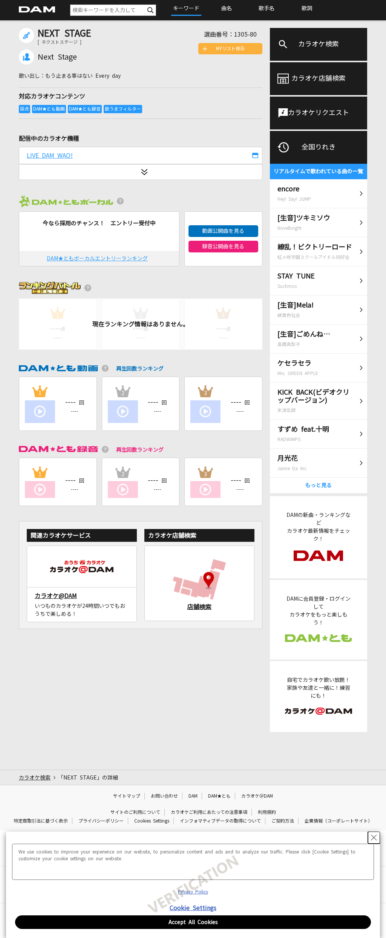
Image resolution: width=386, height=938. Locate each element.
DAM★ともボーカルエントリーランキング (97, 258)
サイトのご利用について (135, 812)
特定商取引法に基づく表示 (41, 821)
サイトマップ (126, 796)
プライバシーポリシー (101, 821)
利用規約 (267, 812)
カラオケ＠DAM (257, 796)
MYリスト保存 (230, 48)
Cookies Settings (151, 821)
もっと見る (318, 485)
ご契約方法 (282, 821)
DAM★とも (219, 796)
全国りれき (318, 147)
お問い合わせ (164, 796)
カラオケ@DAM (56, 596)
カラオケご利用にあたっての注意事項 (209, 812)
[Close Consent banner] (374, 838)
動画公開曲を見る (223, 231)
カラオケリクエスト (318, 112)
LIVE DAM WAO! (50, 155)
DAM (193, 796)
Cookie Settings (193, 908)
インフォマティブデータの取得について (220, 821)
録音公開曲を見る (223, 246)
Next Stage (57, 57)
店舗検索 (199, 607)
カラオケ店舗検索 (318, 78)
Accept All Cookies (193, 922)
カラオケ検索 (318, 44)
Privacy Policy (193, 892)
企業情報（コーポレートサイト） (338, 821)
